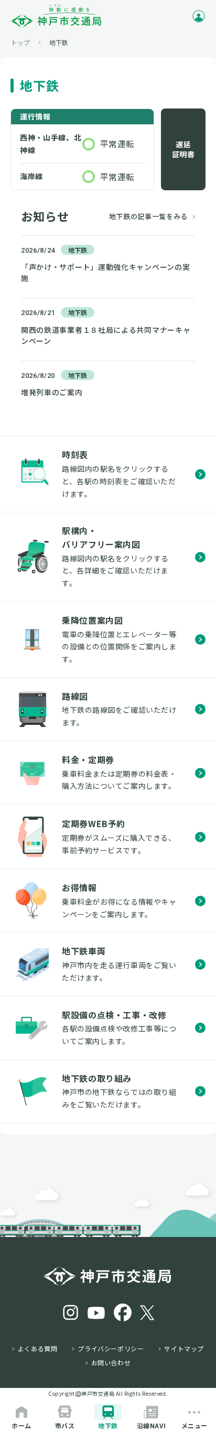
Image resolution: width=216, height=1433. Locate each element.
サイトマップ (184, 1348)
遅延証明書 (183, 149)
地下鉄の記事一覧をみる (148, 216)
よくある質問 (38, 1348)
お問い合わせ (111, 1363)
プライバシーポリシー (111, 1348)
